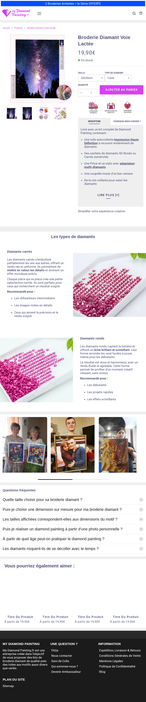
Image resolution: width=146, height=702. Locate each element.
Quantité (83, 85)
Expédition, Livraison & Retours (120, 650)
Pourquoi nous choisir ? (127, 121)
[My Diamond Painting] (16, 13)
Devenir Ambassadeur (66, 671)
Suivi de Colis (60, 661)
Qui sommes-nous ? (64, 666)
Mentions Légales (111, 661)
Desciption (94, 121)
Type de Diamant (114, 73)
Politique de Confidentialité (117, 666)
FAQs (54, 650)
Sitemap (8, 686)
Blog (102, 671)
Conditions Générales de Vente (120, 655)
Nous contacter (61, 655)
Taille (81, 73)
